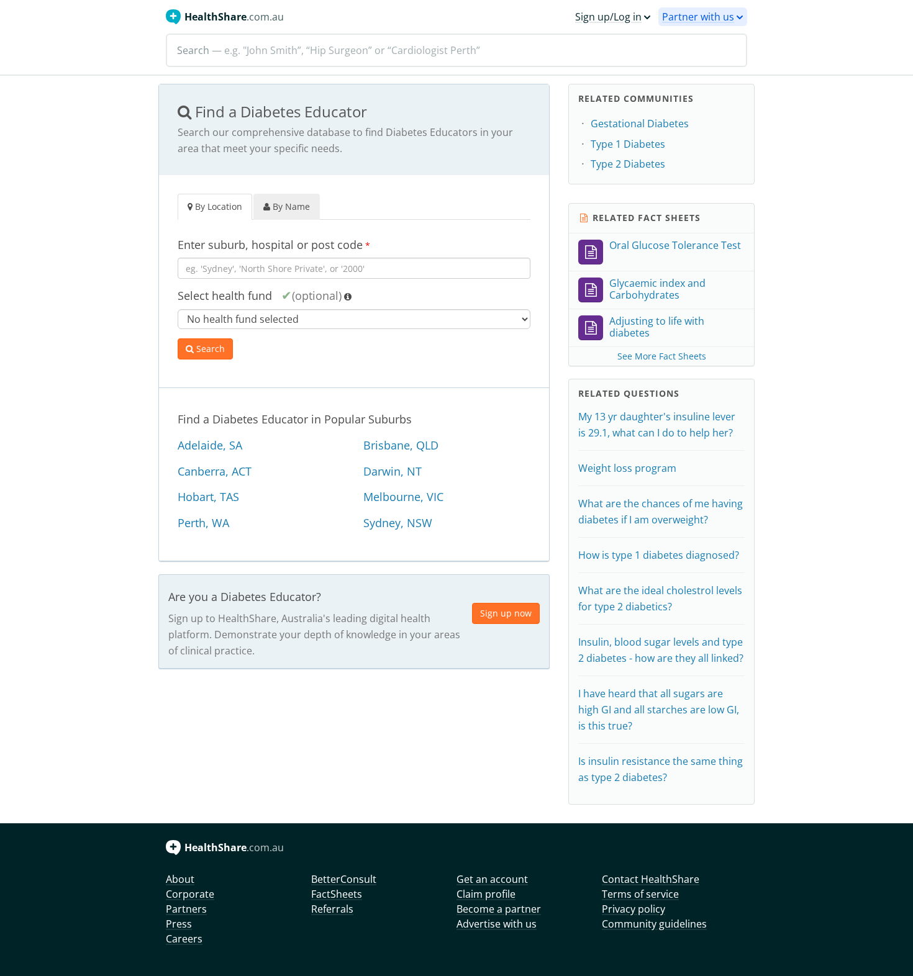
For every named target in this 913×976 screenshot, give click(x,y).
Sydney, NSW (397, 522)
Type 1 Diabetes (628, 144)
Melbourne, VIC (403, 496)
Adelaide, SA (210, 445)
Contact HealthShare (650, 879)
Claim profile (486, 894)
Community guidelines (654, 924)
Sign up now (506, 613)
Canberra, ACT (215, 471)
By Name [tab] (290, 206)
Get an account (492, 879)
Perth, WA (203, 522)
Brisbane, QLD (400, 445)
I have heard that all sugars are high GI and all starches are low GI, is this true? (658, 710)
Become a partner (499, 909)
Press (179, 924)
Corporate (190, 894)
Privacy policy (633, 909)
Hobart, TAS (208, 496)
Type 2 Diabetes (628, 164)
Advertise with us (497, 924)
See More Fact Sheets (661, 356)
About (180, 879)
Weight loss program (627, 468)
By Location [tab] (217, 206)
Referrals (332, 909)
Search (209, 349)
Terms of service (640, 894)
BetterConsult (343, 879)
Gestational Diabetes (640, 123)
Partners (186, 909)
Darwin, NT (392, 471)
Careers (184, 939)
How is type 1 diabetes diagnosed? (658, 555)
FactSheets (336, 894)
